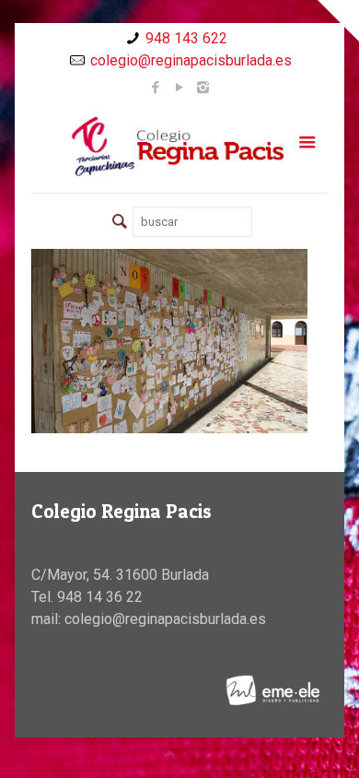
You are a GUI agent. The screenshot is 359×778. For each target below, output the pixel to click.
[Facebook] (155, 87)
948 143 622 (186, 38)
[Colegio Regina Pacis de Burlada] (180, 145)
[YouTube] (179, 87)
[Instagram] (203, 87)
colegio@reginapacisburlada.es (191, 60)
